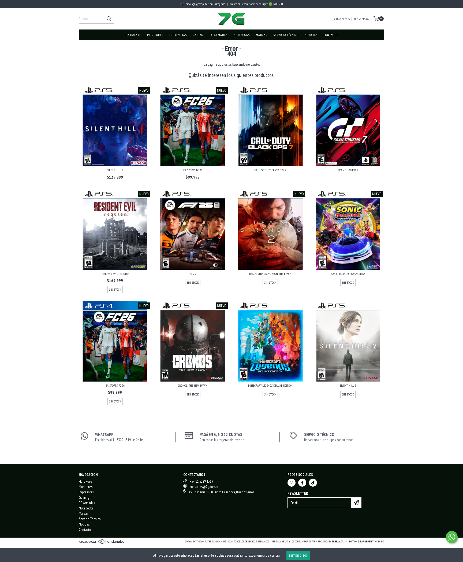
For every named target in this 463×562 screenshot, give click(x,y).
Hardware (133, 35)
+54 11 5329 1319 (201, 481)
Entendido (298, 555)
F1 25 (193, 274)
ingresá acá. (336, 541)
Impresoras (178, 35)
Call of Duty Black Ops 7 (270, 170)
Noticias (311, 35)
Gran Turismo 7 (348, 170)
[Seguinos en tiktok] (313, 483)
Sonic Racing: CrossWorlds (348, 274)
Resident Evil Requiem (115, 274)
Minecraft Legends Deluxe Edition (270, 385)
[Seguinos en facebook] (302, 483)
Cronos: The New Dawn (192, 385)
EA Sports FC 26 (192, 170)
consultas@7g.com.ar (204, 486)
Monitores (155, 35)
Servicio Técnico (285, 35)
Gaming (198, 35)
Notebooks (242, 35)
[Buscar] (108, 19)
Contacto (331, 35)
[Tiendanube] (102, 543)
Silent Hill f (115, 170)
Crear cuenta (342, 19)
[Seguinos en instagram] (291, 483)
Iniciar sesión (361, 19)
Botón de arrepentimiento (366, 541)
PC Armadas (218, 35)
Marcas (261, 35)
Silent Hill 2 (348, 385)
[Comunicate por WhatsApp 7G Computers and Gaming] (452, 537)
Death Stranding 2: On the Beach (270, 274)
